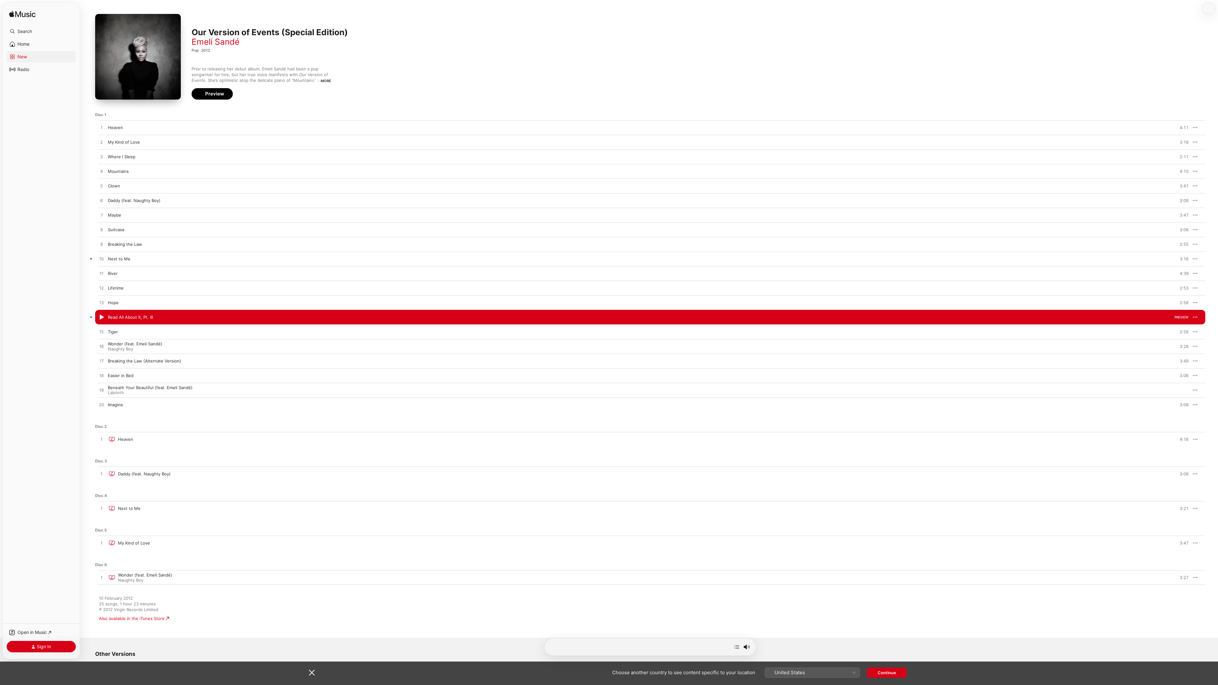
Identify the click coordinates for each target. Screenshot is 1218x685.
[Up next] (737, 647)
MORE (326, 81)
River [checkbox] (113, 273)
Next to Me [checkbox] (119, 258)
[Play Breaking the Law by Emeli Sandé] (101, 244)
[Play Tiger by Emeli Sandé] (101, 332)
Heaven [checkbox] (115, 127)
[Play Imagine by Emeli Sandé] (101, 405)
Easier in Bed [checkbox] (121, 375)
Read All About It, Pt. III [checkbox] (130, 317)
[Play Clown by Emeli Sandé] (101, 186)
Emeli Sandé (215, 42)
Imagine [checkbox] (115, 404)
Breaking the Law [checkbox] (125, 244)
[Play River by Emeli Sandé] (101, 274)
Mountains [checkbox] (118, 171)
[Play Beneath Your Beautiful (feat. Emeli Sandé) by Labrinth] (101, 390)
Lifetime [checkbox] (116, 287)
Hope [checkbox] (113, 302)
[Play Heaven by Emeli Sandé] (101, 128)
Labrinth (116, 392)
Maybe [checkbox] (114, 215)
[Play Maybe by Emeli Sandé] (101, 215)
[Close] (312, 672)
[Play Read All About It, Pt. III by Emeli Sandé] (101, 317)
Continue (887, 672)
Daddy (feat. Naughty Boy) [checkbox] (134, 200)
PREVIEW (1182, 127)
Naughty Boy (120, 348)
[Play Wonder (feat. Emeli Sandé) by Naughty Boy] (101, 346)
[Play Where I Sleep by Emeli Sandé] (101, 157)
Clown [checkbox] (114, 185)
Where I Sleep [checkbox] (121, 156)
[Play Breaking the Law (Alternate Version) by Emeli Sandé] (101, 361)
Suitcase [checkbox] (116, 229)
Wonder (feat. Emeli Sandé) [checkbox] (135, 343)
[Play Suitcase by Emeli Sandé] (101, 230)
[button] (41, 31)
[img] (22, 14)
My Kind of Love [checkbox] (124, 142)
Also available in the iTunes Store (132, 618)
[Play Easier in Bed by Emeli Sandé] (101, 376)
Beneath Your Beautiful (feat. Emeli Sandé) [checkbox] (150, 387)
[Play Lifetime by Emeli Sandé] (101, 288)
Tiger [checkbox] (113, 331)
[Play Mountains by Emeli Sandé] (101, 171)
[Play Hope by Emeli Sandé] (101, 303)
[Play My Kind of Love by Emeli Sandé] (101, 142)
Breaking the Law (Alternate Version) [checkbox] (144, 360)
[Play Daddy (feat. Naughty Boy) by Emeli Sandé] (101, 201)
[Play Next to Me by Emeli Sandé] (101, 259)
